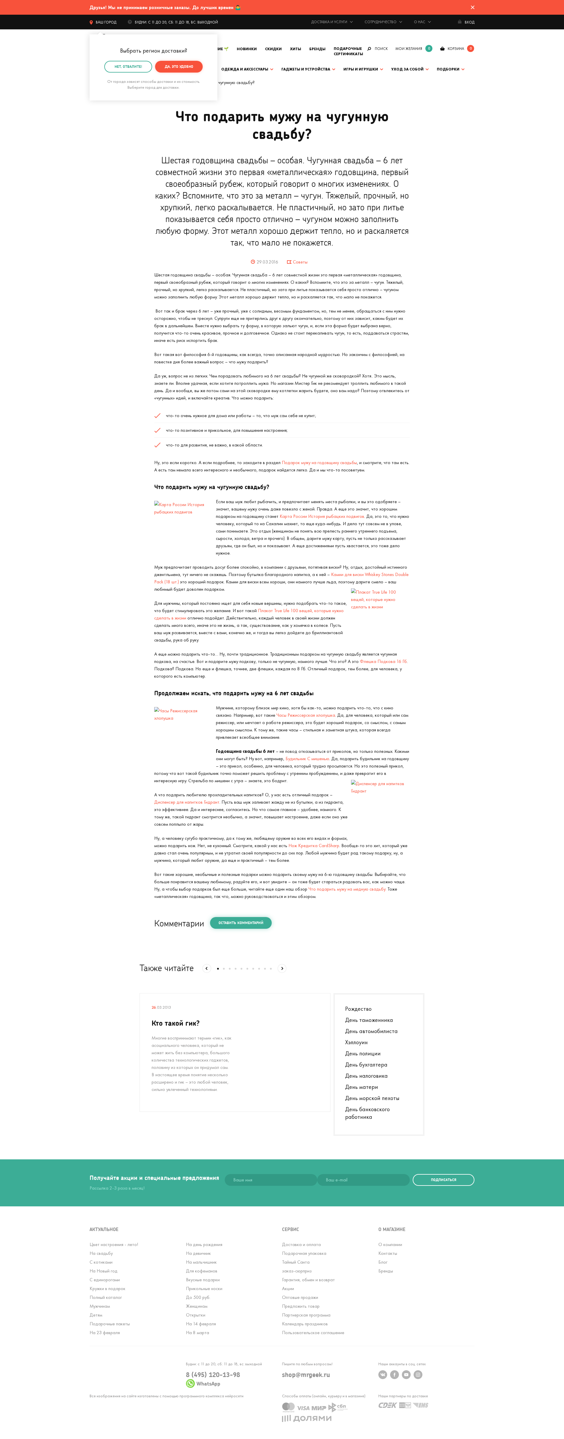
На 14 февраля (201, 1324)
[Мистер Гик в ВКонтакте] (382, 1374)
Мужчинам (100, 1306)
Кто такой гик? (176, 1023)
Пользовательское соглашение (313, 1332)
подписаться (443, 1180)
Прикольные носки (204, 1288)
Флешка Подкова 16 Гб (383, 661)
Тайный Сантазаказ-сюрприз (297, 1266)
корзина (456, 48)
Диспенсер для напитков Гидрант (186, 802)
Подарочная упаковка (304, 1253)
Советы (300, 262)
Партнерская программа (306, 1315)
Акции (288, 1288)
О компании (390, 1244)
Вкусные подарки (203, 1280)
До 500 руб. (198, 1297)
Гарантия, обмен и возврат (308, 1280)
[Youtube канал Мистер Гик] (406, 1374)
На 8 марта (197, 1332)
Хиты (295, 49)
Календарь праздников (305, 1324)
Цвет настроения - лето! (114, 1244)
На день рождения (204, 1244)
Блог (382, 1262)
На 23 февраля (105, 1332)
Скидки (273, 49)
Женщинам (196, 1306)
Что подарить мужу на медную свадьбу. (347, 889)
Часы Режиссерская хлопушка (305, 715)
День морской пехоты (372, 1098)
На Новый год (104, 1271)
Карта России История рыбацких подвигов (322, 516)
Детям (96, 1315)
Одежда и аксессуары (244, 69)
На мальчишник (201, 1262)
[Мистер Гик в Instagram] (418, 1374)
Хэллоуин (356, 1042)
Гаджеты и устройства (305, 69)
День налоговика (366, 1075)
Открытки (195, 1315)
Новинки (247, 49)
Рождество (358, 1008)
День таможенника (369, 1020)
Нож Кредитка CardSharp (313, 845)
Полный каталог (106, 1297)
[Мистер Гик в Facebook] (394, 1374)
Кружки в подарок (107, 1288)
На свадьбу (101, 1253)
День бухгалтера (366, 1064)
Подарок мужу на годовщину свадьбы (319, 462)
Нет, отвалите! (128, 66)
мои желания (408, 48)
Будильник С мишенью (307, 758)
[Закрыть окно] (472, 7)
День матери (361, 1087)
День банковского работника (367, 1113)
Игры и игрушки (360, 69)
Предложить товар (301, 1306)
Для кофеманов (201, 1271)
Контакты (387, 1253)
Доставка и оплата (301, 1244)
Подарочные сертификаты (348, 51)
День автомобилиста (371, 1031)
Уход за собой (407, 69)
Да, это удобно (179, 66)
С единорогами (105, 1280)
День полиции (363, 1053)
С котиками (101, 1262)
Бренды (317, 49)
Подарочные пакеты (110, 1324)
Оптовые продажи (300, 1297)
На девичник (198, 1253)
